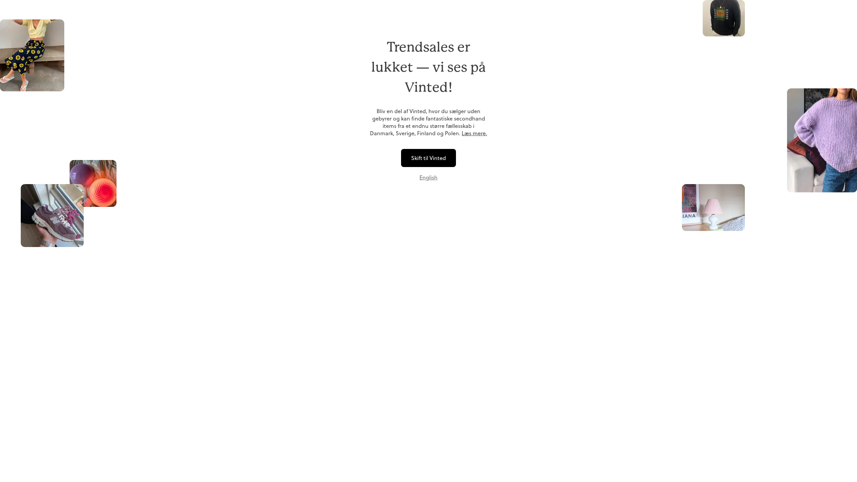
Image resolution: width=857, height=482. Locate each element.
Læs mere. (474, 133)
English (428, 177)
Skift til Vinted (428, 158)
